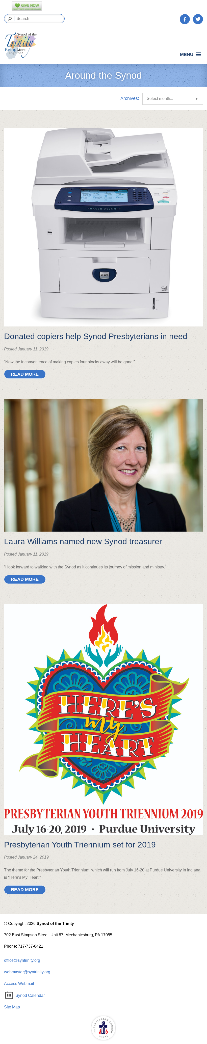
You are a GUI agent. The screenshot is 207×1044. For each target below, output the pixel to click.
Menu (186, 54)
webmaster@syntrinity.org (27, 972)
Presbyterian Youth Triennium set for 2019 (80, 844)
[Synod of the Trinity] (22, 46)
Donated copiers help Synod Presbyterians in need (95, 336)
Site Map (12, 1007)
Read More (25, 374)
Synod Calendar (30, 995)
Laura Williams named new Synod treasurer (83, 541)
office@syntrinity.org (22, 960)
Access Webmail (19, 983)
